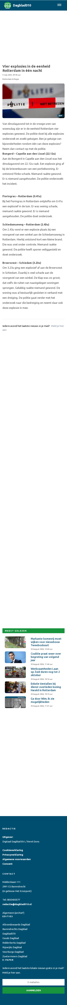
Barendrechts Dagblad (14, 929)
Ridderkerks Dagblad (14, 942)
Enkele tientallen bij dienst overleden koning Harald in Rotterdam (46, 687)
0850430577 (13, 899)
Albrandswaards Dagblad (16, 924)
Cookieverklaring (12, 850)
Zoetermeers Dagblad (14, 956)
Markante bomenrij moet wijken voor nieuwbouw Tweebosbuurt (46, 642)
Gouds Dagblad (10, 938)
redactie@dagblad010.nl (17, 904)
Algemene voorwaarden (16, 859)
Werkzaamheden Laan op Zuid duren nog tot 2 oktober (45, 672)
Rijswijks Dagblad (12, 947)
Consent (7, 863)
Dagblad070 (8, 933)
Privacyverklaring (12, 854)
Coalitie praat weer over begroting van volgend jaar (46, 657)
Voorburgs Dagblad (13, 951)
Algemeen (8, 912)
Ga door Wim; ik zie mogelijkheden (42, 700)
